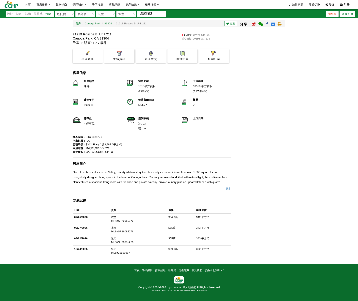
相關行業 (214, 59)
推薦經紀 (114, 4)
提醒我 (332, 13)
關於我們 (197, 270)
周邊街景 (182, 59)
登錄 (331, 4)
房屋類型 (89, 81)
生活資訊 (119, 59)
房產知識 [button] (131, 4)
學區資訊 (87, 59)
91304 (108, 23)
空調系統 (143, 118)
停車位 (88, 118)
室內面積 (143, 81)
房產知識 (184, 270)
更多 (228, 188)
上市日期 (198, 118)
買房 (78, 23)
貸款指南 (61, 4)
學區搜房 (97, 4)
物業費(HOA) (146, 99)
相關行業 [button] (151, 4)
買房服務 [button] (42, 4)
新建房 (172, 270)
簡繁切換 (314, 4)
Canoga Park (92, 23)
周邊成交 (151, 59)
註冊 (346, 4)
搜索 (48, 13)
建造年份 (89, 99)
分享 (243, 24)
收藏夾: (347, 13)
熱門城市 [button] (78, 4)
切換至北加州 (213, 270)
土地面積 (198, 81)
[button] (151, 14)
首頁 (28, 4)
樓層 (195, 99)
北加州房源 (296, 4)
